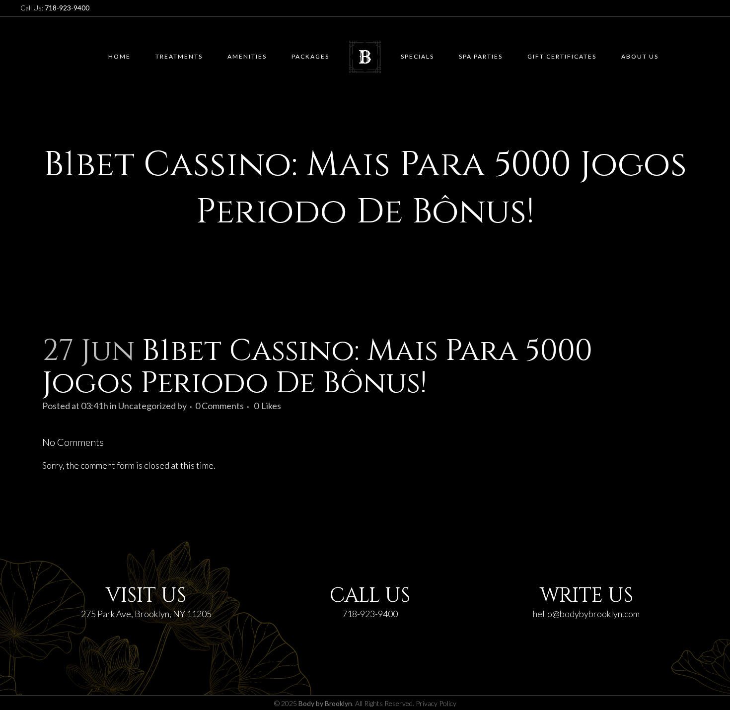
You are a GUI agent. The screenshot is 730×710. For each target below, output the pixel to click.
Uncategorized (147, 405)
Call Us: (54, 7)
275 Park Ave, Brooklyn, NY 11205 (146, 613)
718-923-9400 (370, 613)
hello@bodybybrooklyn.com (586, 613)
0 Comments (219, 405)
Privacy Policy (436, 703)
